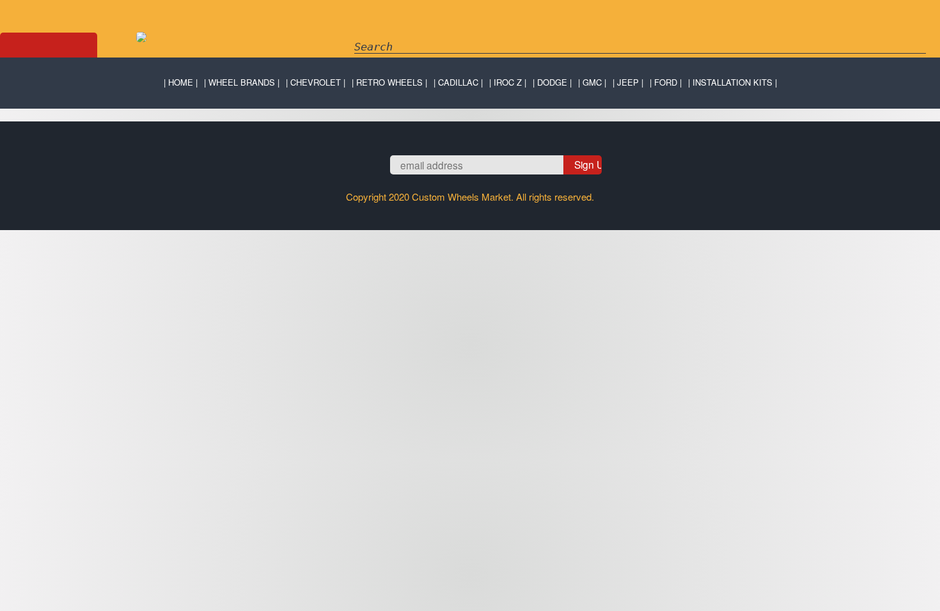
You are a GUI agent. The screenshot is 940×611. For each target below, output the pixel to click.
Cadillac (458, 82)
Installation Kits (732, 82)
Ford (665, 82)
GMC (592, 82)
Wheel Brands (241, 82)
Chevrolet (315, 82)
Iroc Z (508, 82)
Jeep (628, 82)
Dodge (552, 82)
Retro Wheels (389, 82)
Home (180, 82)
